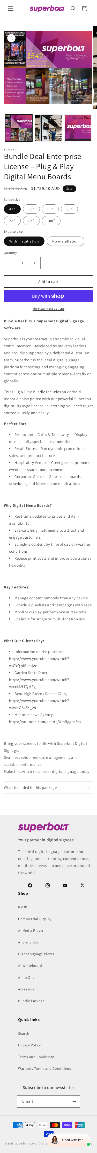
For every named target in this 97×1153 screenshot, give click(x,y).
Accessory (26, 989)
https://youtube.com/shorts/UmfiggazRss (45, 721)
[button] (10, 8)
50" (31, 209)
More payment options (48, 308)
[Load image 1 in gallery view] (18, 128)
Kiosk (22, 907)
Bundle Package (31, 1000)
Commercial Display (34, 918)
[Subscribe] (74, 1101)
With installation (24, 241)
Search (23, 1033)
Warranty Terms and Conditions (44, 1068)
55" (50, 209)
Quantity (10, 253)
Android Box (28, 942)
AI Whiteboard (30, 965)
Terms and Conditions (36, 1056)
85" (31, 220)
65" (69, 209)
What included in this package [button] (30, 787)
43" (12, 209)
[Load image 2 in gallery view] (48, 128)
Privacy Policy (29, 1045)
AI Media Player (31, 930)
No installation (65, 241)
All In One (26, 977)
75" (12, 220)
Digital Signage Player (36, 953)
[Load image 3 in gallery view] (78, 128)
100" (51, 220)
